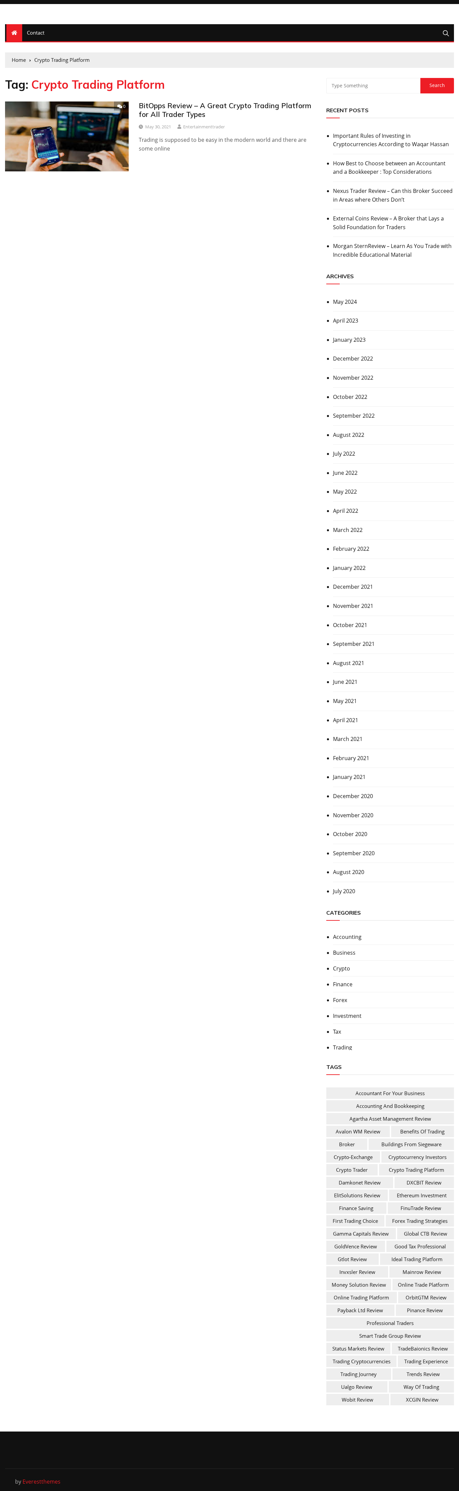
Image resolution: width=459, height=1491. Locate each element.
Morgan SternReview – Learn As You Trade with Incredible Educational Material (392, 250)
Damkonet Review (360, 1182)
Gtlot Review (352, 1259)
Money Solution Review (359, 1284)
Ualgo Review (356, 1386)
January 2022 (349, 568)
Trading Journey (358, 1374)
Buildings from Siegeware (411, 1144)
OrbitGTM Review (426, 1297)
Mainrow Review (422, 1272)
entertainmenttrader (204, 127)
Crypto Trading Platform (416, 1169)
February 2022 (351, 548)
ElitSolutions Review (357, 1195)
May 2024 (345, 301)
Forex (340, 1000)
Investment (347, 1016)
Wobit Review (357, 1399)
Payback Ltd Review (360, 1310)
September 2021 (354, 644)
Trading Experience (426, 1361)
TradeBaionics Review (423, 1348)
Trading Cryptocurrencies (361, 1361)
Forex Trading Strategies (420, 1220)
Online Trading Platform (361, 1297)
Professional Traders (390, 1323)
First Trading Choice (355, 1220)
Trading (342, 1047)
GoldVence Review (355, 1246)
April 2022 (345, 510)
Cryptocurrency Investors (417, 1157)
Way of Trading (421, 1386)
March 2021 (348, 739)
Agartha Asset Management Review (390, 1118)
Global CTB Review (425, 1233)
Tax (337, 1031)
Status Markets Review (358, 1348)
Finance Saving (356, 1208)
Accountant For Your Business (390, 1093)
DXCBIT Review (424, 1182)
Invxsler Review (357, 1272)
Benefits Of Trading (422, 1131)
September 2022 (354, 415)
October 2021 (350, 625)
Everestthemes (41, 1481)
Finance (342, 984)
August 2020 (348, 872)
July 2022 (344, 453)
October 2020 (350, 834)
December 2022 (353, 358)
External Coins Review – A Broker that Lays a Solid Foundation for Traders (388, 223)
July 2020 (344, 891)
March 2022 (348, 530)
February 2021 (351, 758)
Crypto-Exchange (353, 1157)
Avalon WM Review (358, 1131)
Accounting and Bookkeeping (390, 1106)
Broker (347, 1144)
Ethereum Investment (422, 1195)
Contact (35, 32)
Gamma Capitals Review (361, 1233)
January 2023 (349, 339)
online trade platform (423, 1284)
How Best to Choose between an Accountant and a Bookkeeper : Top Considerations (389, 168)
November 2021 (353, 606)
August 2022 (348, 435)
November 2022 (353, 377)
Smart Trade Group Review (390, 1335)
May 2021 (345, 701)
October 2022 (350, 397)
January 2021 (349, 777)
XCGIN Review (422, 1399)
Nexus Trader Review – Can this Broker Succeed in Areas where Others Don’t (393, 195)
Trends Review (423, 1374)
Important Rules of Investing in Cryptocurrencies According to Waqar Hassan (391, 140)
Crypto (341, 968)
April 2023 (345, 320)
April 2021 (345, 720)
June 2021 (345, 682)
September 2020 (354, 853)
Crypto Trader (352, 1169)
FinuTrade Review (421, 1208)
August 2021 (348, 663)
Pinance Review (425, 1310)
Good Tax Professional (420, 1246)
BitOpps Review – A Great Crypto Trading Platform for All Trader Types (225, 109)
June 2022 (345, 473)
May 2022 (345, 491)
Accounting (347, 937)
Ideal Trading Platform (417, 1259)
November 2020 (353, 815)
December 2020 (353, 796)
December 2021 (353, 586)
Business (344, 952)
